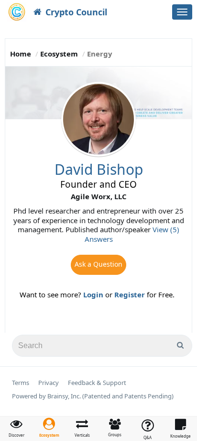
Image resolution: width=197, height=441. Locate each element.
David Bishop (99, 169)
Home (20, 53)
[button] (49, 428)
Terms (20, 383)
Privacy (48, 383)
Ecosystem (59, 53)
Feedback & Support (97, 383)
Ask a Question (98, 264)
